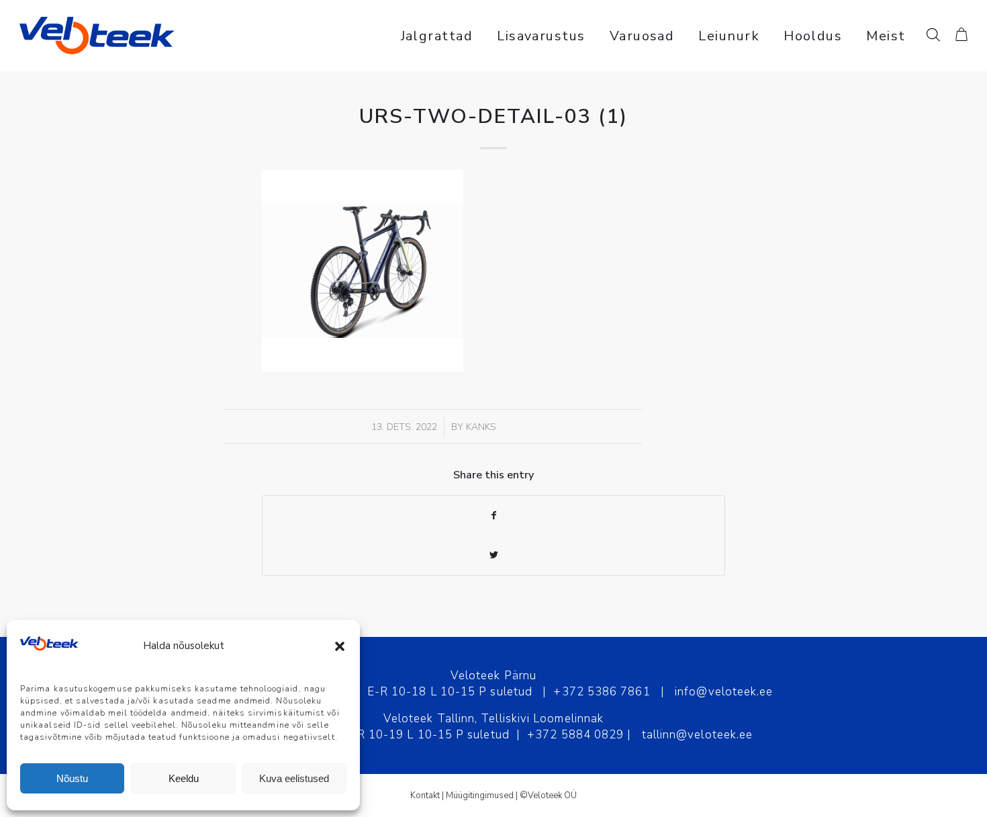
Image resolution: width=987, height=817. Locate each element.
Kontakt (425, 795)
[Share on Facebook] (493, 515)
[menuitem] (437, 35)
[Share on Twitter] (493, 555)
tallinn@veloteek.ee (697, 734)
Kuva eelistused (294, 778)
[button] (339, 646)
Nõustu (72, 778)
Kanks (481, 427)
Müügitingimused (480, 795)
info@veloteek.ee (724, 691)
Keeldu (184, 778)
